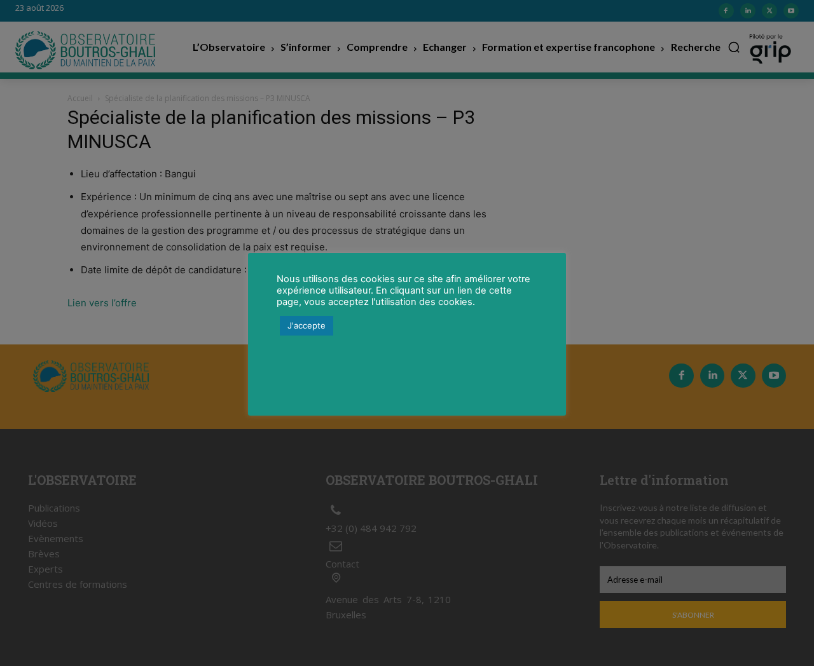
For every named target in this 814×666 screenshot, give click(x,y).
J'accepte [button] (306, 325)
